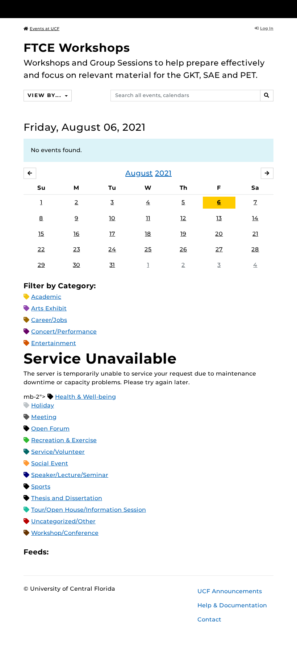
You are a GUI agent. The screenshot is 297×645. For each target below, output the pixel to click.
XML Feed (95, 552)
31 (112, 264)
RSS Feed (82, 552)
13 (219, 218)
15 (41, 233)
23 (76, 249)
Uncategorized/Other (63, 521)
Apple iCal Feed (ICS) (58, 552)
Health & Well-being (85, 396)
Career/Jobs (49, 320)
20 (219, 233)
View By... (45, 95)
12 (183, 218)
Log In (266, 28)
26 (183, 249)
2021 (163, 173)
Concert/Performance (64, 331)
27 (219, 249)
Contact (209, 619)
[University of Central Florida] (71, 8)
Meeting (44, 417)
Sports (40, 486)
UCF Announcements (229, 591)
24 (112, 249)
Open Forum (50, 428)
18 (148, 233)
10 (112, 218)
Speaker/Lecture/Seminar (69, 475)
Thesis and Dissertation (66, 498)
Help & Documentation (232, 605)
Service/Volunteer (58, 451)
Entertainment (53, 343)
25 (148, 249)
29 (41, 264)
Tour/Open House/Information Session (88, 509)
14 (255, 218)
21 (255, 233)
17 (112, 233)
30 (76, 264)
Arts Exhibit (49, 308)
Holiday (42, 405)
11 (148, 218)
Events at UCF (44, 28)
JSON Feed (107, 552)
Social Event (49, 463)
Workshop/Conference (65, 532)
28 (255, 249)
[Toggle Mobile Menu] (271, 8)
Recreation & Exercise (64, 440)
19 (183, 233)
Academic (46, 296)
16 (76, 233)
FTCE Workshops (77, 48)
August (139, 173)
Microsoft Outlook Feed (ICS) (70, 552)
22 (41, 249)
